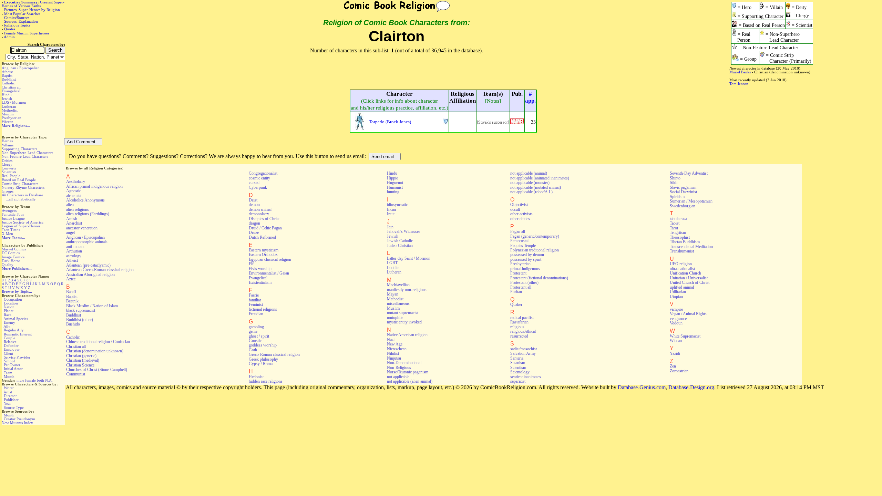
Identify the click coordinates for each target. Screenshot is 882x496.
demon (254, 204)
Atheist (7, 72)
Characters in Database (22, 195)
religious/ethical (523, 331)
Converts (9, 168)
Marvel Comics (14, 249)
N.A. (49, 380)
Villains (7, 145)
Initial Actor (13, 368)
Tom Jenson (738, 84)
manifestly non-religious (407, 289)
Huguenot (395, 182)
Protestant (518, 273)
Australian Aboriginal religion (90, 274)
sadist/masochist (523, 349)
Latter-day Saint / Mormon (408, 258)
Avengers (9, 210)
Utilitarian (678, 291)
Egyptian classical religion (270, 259)
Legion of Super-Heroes (21, 226)
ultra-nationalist (682, 268)
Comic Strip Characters (20, 184)
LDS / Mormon (14, 102)
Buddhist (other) (79, 319)
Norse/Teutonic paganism (407, 372)
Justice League (13, 218)
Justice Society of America (22, 222)
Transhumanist (682, 251)
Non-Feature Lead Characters (25, 156)
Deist (253, 200)
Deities (7, 160)
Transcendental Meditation (691, 246)
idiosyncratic (397, 204)
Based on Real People (19, 180)
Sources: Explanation (21, 21)
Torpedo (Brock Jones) (390, 121)
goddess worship (263, 345)
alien (70, 204)
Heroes (7, 141)
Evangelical (11, 91)
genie (253, 331)
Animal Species (15, 319)
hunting (393, 191)
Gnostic (255, 340)
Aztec (70, 279)
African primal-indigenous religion (94, 186)
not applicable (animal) (528, 173)
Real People (11, 176)
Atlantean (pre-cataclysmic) (88, 265)
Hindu (7, 95)
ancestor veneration (82, 228)
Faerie (254, 295)
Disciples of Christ (264, 218)
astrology (73, 256)
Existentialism (260, 282)
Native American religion (407, 334)
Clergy (7, 164)
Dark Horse (11, 261)
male (20, 380)
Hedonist (256, 376)
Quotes (9, 29)
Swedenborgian (682, 206)
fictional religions (263, 309)
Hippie (392, 178)
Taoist (674, 223)
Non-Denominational (404, 362)
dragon (254, 223)
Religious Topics (17, 25)
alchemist (73, 195)
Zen (673, 366)
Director (10, 396)
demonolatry (259, 213)
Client (8, 353)
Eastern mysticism (263, 250)
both (40, 380)
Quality (7, 264)
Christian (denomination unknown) (94, 351)
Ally (6, 326)
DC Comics (11, 253)
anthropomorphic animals (86, 241)
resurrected (519, 336)
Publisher (11, 399)
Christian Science (80, 365)
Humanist (395, 187)
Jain (390, 227)
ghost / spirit (259, 336)
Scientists (9, 172)
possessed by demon (527, 254)
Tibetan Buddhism (685, 241)
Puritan (516, 291)
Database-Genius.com (642, 387)
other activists (521, 213)
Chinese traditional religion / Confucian (98, 341)
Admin (9, 37)
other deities (520, 218)
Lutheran (9, 106)
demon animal (260, 209)
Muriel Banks (740, 72)
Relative (10, 342)
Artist (7, 392)
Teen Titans (11, 230)
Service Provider (17, 357)
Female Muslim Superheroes (26, 33)
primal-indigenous (525, 268)
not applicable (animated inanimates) (539, 178)
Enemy (9, 322)
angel (70, 232)
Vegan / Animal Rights (688, 313)
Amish (71, 218)
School (9, 361)
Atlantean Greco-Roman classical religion (100, 269)
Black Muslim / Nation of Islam (92, 305)
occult (515, 209)
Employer (12, 349)
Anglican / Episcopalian (21, 68)
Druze (254, 232)
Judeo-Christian (400, 245)
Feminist (256, 304)
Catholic (8, 83)
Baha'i (71, 291)
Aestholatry (75, 181)
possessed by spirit (525, 259)
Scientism (518, 367)
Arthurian (74, 251)
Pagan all (517, 231)
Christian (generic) (81, 355)
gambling (256, 326)
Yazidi (675, 353)
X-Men (7, 233)
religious (517, 326)
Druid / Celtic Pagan (265, 228)
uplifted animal (682, 287)
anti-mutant (75, 246)
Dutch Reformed (262, 237)
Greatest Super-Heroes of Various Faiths (33, 4)
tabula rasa (678, 218)
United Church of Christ (689, 282)
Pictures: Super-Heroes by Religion (32, 10)
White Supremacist (685, 336)
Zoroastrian (679, 371)
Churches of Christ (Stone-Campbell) (96, 369)
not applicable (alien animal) (409, 381)
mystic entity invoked (404, 322)
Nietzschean (397, 349)
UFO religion (681, 263)
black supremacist (80, 310)
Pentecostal (519, 240)
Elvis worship (260, 268)
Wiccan (7, 122)
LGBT (392, 262)
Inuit (390, 213)
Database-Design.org (691, 387)
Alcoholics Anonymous (85, 200)
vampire (676, 309)
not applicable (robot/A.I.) (531, 191)
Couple (9, 338)
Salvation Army (523, 353)
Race (7, 315)
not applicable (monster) (530, 182)
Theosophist (680, 237)
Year (7, 403)
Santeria (516, 358)
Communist (75, 374)
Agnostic (73, 190)
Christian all (11, 87)
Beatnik (72, 301)
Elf (251, 263)
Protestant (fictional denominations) (539, 278)
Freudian (256, 313)
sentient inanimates (525, 376)
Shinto (675, 178)
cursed (254, 182)
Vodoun (676, 323)
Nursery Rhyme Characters (23, 187)
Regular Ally (14, 330)
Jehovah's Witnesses (403, 231)
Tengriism (678, 232)
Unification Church (685, 273)
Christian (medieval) (82, 360)
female (30, 380)
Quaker (516, 304)
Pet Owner (12, 365)
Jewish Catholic (400, 240)
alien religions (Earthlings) (87, 213)
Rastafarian (519, 322)
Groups (7, 191)
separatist (517, 381)
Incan (391, 209)
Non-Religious (399, 367)
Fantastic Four (13, 214)
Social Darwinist (683, 191)
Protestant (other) (524, 282)
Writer (9, 388)
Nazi (390, 339)
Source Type (14, 407)
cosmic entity (259, 178)
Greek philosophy (263, 359)
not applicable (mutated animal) (535, 187)
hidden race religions (266, 381)
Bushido (73, 324)
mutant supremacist (402, 312)
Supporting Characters (19, 149)
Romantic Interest (18, 334)
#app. (530, 97)
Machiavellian (398, 284)
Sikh (673, 182)
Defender (11, 345)
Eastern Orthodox (263, 254)
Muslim (8, 114)
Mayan (392, 294)
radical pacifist (522, 317)
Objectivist (519, 204)
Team (8, 373)
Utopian (676, 296)
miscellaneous (398, 303)
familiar (255, 300)
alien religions (77, 209)
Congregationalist (263, 173)
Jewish (7, 98)
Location (11, 303)
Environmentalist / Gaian (269, 273)
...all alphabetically (21, 199)
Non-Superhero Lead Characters (27, 153)
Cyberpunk (258, 187)
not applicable (398, 376)
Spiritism (677, 196)
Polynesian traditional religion (534, 250)
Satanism (517, 362)
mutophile (395, 317)
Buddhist (9, 79)
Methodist (10, 110)
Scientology (520, 372)
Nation (9, 307)
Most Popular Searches (22, 14)
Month (9, 376)
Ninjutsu (394, 358)
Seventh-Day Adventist (689, 173)
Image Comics (13, 257)
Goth (253, 350)
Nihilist (393, 353)
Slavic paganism (683, 187)
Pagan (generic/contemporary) (534, 236)
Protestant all (520, 287)
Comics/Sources (16, 18)
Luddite (393, 267)
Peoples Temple (523, 245)
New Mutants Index (17, 423)
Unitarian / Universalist (689, 278)
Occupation (13, 299)
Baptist (7, 75)
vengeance (678, 318)
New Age (394, 344)
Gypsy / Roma (261, 363)
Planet (8, 311)
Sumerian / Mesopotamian (691, 201)
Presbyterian (11, 118)
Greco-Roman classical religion (274, 354)
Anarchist (74, 223)
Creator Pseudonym (19, 419)
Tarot (674, 228)
